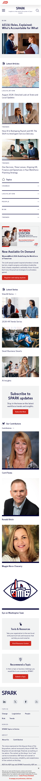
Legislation (8, 91)
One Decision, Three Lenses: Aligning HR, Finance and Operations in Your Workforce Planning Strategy (20, 170)
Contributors (7, 428)
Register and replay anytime (15, 277)
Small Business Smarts (12, 351)
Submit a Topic (20, 676)
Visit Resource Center (20, 643)
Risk (4, 20)
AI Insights (6, 380)
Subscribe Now (20, 412)
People (5, 201)
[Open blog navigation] (3, 11)
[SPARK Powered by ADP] (20, 8)
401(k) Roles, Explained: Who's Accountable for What (20, 26)
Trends (6, 127)
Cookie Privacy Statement (26, 775)
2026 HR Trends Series (12, 321)
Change (6, 186)
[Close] (38, 768)
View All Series (8, 294)
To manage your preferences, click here (20, 778)
